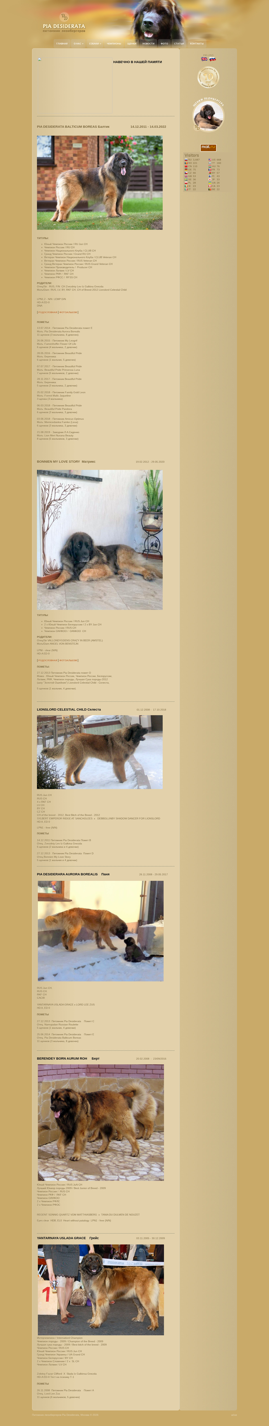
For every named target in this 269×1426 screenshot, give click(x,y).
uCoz (234, 1414)
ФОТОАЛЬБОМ (68, 312)
